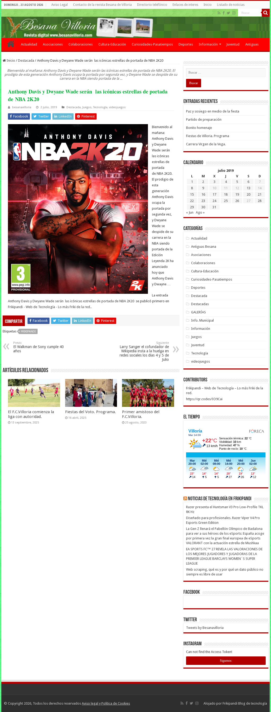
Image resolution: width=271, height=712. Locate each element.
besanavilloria (21, 107)
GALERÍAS (198, 312)
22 (192, 201)
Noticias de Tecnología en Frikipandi (219, 499)
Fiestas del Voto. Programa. (90, 411)
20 (248, 194)
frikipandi (28, 331)
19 (237, 194)
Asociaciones (53, 44)
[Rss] (219, 13)
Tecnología (100, 107)
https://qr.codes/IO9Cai (204, 399)
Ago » (200, 212)
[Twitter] (228, 13)
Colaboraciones (81, 44)
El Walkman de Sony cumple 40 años (38, 347)
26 (237, 201)
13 (248, 188)
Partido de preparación (204, 119)
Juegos (87, 107)
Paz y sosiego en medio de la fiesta (212, 111)
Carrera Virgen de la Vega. (206, 144)
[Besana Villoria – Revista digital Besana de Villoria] (135, 23)
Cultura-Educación (112, 44)
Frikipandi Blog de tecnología (245, 703)
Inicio (208, 5)
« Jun (189, 212)
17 (214, 194)
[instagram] (234, 13)
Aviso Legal (59, 5)
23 (203, 201)
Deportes (186, 44)
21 (259, 194)
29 (192, 207)
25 (226, 201)
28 (259, 201)
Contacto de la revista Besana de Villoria (102, 5)
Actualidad (29, 44)
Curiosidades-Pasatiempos (152, 44)
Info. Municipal (202, 320)
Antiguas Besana (203, 247)
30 (203, 207)
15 (192, 194)
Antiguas (252, 44)
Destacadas (200, 304)
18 (226, 194)
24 (214, 201)
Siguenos (226, 661)
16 (203, 194)
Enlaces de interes (185, 5)
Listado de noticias (231, 5)
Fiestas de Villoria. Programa (207, 136)
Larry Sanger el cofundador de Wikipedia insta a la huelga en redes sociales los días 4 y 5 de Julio (144, 351)
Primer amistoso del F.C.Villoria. (140, 414)
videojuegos (117, 107)
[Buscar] (266, 13)
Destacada (26, 60)
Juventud (233, 44)
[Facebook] (223, 13)
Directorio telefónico (152, 5)
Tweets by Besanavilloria (205, 628)
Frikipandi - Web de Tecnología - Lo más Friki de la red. (49, 307)
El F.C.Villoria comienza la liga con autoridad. (31, 414)
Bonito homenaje (199, 128)
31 (214, 207)
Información (208, 44)
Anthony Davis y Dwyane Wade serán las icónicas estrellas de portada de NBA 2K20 (71, 301)
